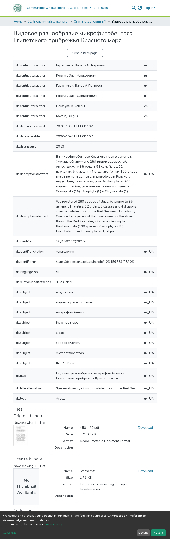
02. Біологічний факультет (48, 21)
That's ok (158, 533)
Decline (143, 533)
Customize (9, 533)
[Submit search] (134, 8)
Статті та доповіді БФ (90, 21)
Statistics (101, 8)
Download (145, 427)
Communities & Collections (46, 8)
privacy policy (53, 524)
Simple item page (85, 53)
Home (18, 21)
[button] (140, 7)
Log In (148, 8)
